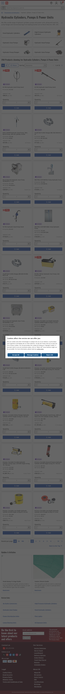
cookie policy (40, 349)
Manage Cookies (32, 355)
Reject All (49, 355)
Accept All (15, 355)
